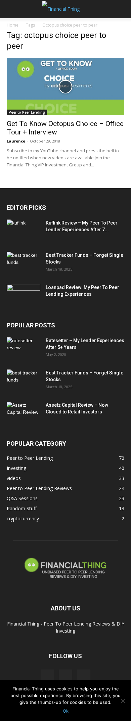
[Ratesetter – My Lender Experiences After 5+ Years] (23, 349)
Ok (66, 711)
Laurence (16, 141)
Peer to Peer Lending (27, 112)
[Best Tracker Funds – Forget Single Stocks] (23, 263)
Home (12, 25)
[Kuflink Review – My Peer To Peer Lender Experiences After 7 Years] (23, 231)
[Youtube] (83, 676)
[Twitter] (65, 676)
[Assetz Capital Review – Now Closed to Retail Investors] (23, 413)
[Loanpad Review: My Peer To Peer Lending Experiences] (23, 296)
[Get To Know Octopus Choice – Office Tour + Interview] (65, 86)
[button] (11, 9)
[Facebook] (47, 676)
